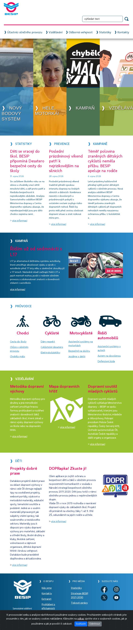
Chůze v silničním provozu (19, 349)
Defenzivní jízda (106, 361)
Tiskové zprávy (79, 603)
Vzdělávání (55, 32)
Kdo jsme (47, 588)
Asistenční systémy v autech (109, 348)
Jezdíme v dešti (76, 356)
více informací (19, 220)
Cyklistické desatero (52, 347)
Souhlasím (81, 624)
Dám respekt (48, 341)
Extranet (46, 599)
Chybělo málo (17, 356)
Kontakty (123, 32)
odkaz (80, 618)
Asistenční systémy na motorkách (80, 343)
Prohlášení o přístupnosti (48, 606)
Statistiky (105, 32)
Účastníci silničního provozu (24, 32)
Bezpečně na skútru (79, 351)
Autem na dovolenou (109, 356)
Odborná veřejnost (81, 32)
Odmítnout (94, 624)
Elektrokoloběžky (50, 352)
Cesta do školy (18, 341)
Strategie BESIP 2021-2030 (79, 595)
